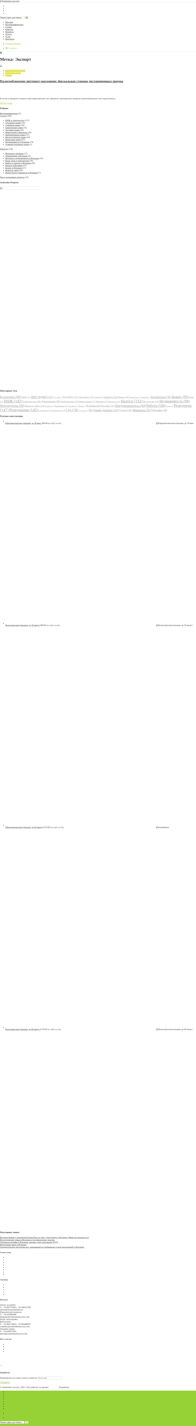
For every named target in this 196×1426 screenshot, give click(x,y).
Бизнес (180, 397)
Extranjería (10, 397)
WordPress (53, 1387)
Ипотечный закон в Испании (13, 1245)
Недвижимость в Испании (17, 142)
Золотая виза (70, 401)
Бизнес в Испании (13, 168)
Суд (72, 410)
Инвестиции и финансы (16, 132)
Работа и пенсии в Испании (18, 163)
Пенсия (81, 406)
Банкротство (135, 397)
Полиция (93, 405)
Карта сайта (10, 1294)
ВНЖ (13, 401)
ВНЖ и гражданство (14, 120)
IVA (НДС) (70, 397)
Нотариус (49, 406)
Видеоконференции (14, 24)
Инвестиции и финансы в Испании (21, 173)
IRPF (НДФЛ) (42, 397)
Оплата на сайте (12, 1292)
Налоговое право (13, 73)
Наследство (151, 401)
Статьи (8, 27)
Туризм (125, 410)
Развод (169, 406)
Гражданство (32, 401)
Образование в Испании (16, 156)
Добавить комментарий (12, 91)
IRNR (26, 397)
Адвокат (99, 397)
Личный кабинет (13, 43)
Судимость (83, 410)
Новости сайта (12, 170)
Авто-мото (86, 397)
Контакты (9, 39)
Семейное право (12, 125)
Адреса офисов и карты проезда (14, 1367)
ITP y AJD (57, 397)
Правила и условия (14, 1287)
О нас (8, 36)
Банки (123, 397)
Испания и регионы (14, 153)
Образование (60, 406)
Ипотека (102, 401)
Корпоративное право (15, 71)
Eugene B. (74, 1387)
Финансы (142, 410)
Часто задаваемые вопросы (12, 177)
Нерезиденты (12, 405)
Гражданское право (14, 128)
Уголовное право (13, 123)
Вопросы (9, 32)
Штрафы (159, 410)
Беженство (145, 397)
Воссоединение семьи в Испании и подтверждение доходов (27, 1240)
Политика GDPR (13, 1290)
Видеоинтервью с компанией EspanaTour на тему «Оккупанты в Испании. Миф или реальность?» (44, 1237)
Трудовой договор (103, 410)
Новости (9, 29)
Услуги (8, 34)
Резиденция (23, 410)
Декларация (50, 401)
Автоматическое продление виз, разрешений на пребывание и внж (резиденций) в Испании (42, 1247)
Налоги (132, 401)
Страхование (44, 411)
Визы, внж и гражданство (17, 161)
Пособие (108, 406)
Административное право (17, 144)
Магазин (9, 22)
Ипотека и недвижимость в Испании (22, 158)
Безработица (161, 397)
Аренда (111, 397)
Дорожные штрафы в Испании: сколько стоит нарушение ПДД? (29, 1242)
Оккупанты (73, 406)
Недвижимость (174, 401)
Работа (156, 406)
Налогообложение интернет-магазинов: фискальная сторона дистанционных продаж (61, 81)
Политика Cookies (13, 1285)
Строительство (57, 410)
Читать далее (6, 103)
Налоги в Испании (14, 165)
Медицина (114, 402)
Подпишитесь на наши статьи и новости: (18, 1378)
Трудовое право (12, 130)
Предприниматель (130, 405)
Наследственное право (15, 137)
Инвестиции (87, 401)
